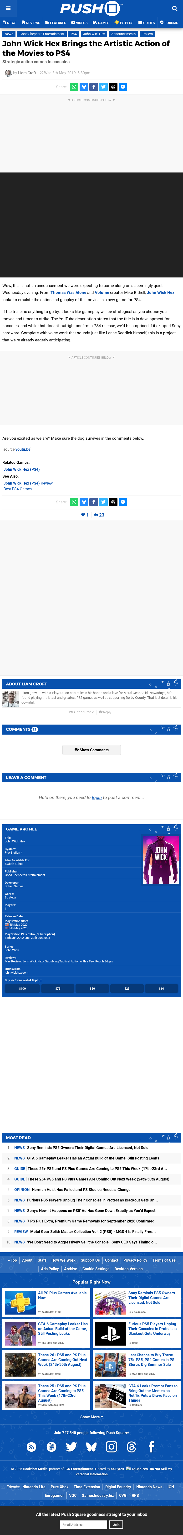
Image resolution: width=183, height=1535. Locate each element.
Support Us (90, 1260)
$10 (161, 988)
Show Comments (94, 750)
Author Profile (83, 712)
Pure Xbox (59, 1487)
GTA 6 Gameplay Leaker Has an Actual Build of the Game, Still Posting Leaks (86, 1158)
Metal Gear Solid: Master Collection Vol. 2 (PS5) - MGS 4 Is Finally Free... (85, 1231)
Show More (90, 1417)
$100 (22, 988)
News (9, 34)
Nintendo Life (34, 1487)
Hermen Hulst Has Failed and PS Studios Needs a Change (72, 1189)
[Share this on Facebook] (93, 87)
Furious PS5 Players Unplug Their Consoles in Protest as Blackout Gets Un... (86, 1200)
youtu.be (22, 449)
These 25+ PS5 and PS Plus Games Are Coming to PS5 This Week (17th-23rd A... (90, 1168)
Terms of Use (164, 1260)
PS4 (74, 34)
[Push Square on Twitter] (71, 1448)
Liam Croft (27, 73)
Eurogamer (54, 1495)
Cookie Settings (95, 1269)
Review (28, 483)
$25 (126, 988)
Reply (106, 712)
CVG (123, 1495)
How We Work (63, 1260)
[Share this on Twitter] (103, 87)
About (27, 1260)
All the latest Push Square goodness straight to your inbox (91, 1514)
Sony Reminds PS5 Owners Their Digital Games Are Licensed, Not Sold (81, 1147)
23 (101, 515)
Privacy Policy (135, 1260)
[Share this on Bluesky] (84, 87)
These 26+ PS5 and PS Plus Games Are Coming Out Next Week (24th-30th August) (91, 1179)
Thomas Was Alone (68, 292)
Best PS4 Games (18, 489)
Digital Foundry (118, 1487)
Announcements (123, 34)
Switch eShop (14, 864)
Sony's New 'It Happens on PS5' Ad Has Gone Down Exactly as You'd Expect (84, 1210)
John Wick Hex (94, 34)
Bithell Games (14, 886)
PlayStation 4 (13, 852)
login (97, 797)
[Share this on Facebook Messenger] (123, 87)
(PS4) (22, 469)
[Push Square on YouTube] (51, 1448)
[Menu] (8, 8)
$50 (92, 988)
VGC (72, 1495)
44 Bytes (117, 1469)
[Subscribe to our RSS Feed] (31, 1448)
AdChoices (139, 1469)
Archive (70, 1269)
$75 (57, 988)
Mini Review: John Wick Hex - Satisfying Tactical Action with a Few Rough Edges (59, 961)
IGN (171, 1487)
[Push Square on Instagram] (111, 1448)
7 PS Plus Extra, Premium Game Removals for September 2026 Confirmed (84, 1221)
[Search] (174, 8)
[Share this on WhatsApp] (74, 87)
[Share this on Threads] (113, 87)
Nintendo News (149, 1487)
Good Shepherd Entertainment (42, 34)
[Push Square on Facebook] (151, 1448)
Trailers (147, 34)
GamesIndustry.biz (98, 1495)
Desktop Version (129, 1269)
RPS (135, 1495)
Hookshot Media (35, 1469)
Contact (111, 1260)
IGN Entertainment (79, 1469)
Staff (42, 1260)
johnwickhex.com (16, 972)
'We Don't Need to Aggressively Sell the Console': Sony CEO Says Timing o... (85, 1242)
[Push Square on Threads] (131, 1448)
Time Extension (87, 1487)
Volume (102, 292)
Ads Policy (50, 1269)
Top (13, 1260)
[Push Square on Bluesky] (91, 1448)
